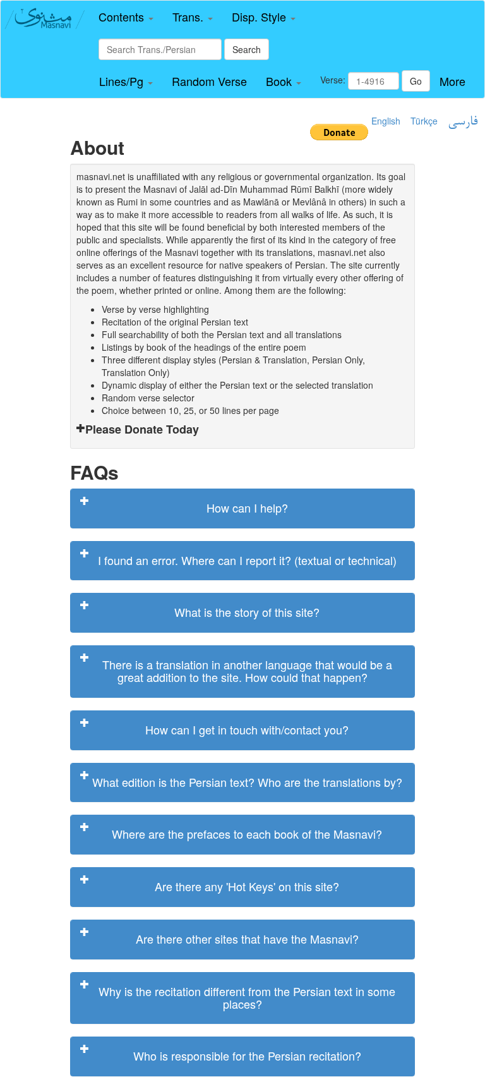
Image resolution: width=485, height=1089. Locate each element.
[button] (126, 17)
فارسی (462, 122)
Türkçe (424, 120)
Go (416, 81)
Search (246, 49)
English (385, 120)
